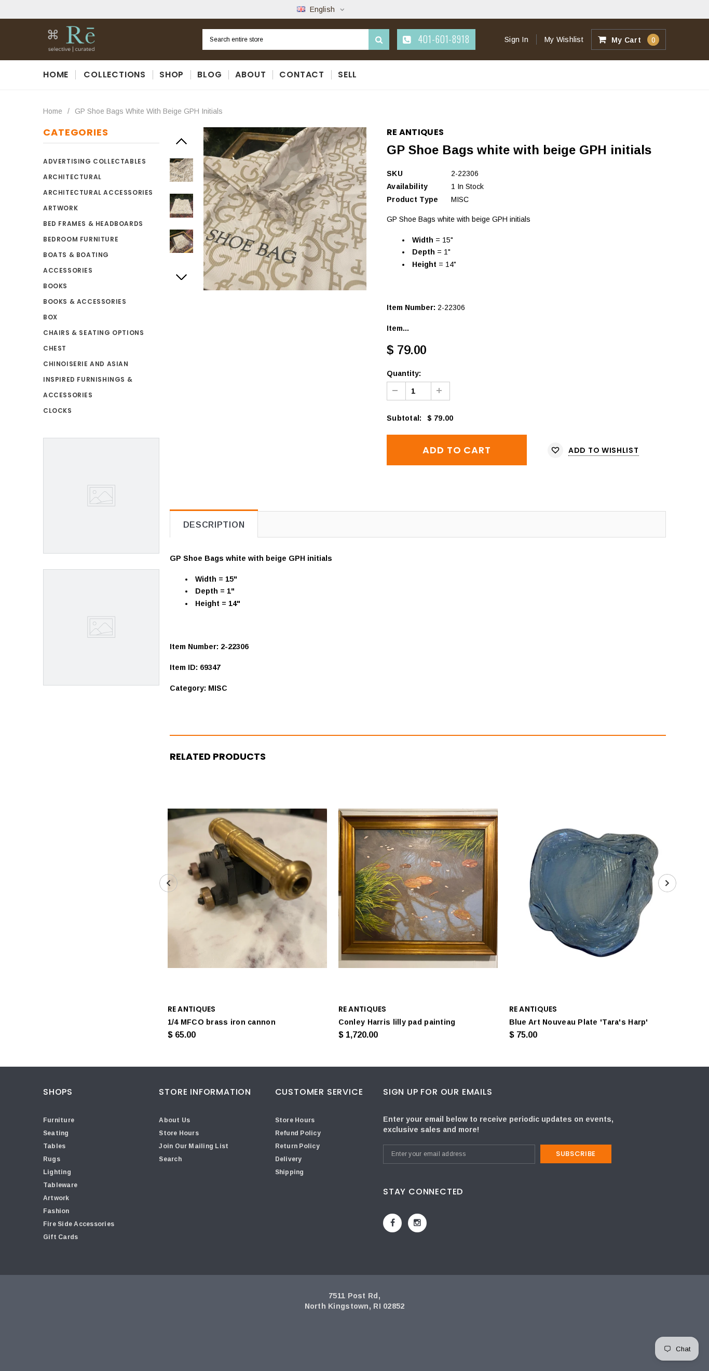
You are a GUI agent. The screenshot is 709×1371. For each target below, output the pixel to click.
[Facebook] (392, 1223)
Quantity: (404, 373)
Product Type (412, 199)
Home (52, 111)
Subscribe (576, 1154)
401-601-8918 (442, 39)
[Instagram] (417, 1223)
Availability (407, 186)
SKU (395, 173)
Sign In (516, 39)
